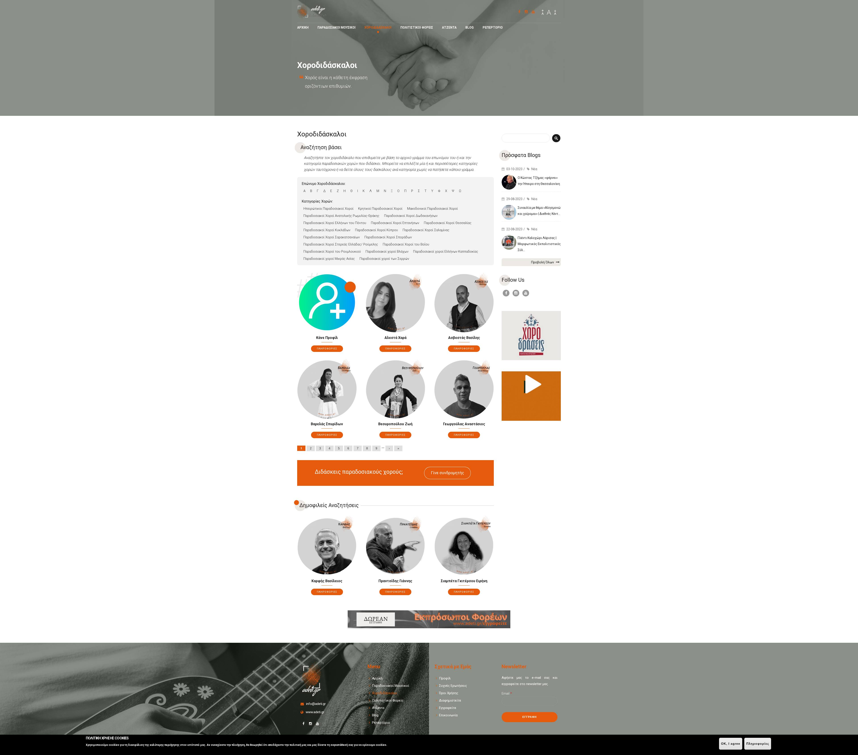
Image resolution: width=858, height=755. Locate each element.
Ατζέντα (378, 708)
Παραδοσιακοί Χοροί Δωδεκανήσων (410, 216)
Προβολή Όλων (543, 262)
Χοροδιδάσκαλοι (384, 693)
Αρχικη (303, 27)
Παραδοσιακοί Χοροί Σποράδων (388, 237)
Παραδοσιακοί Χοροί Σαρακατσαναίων (331, 237)
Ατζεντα (449, 27)
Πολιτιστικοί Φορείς (388, 700)
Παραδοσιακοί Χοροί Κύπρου (376, 230)
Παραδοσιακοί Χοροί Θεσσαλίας (447, 223)
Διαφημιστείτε (450, 700)
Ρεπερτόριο (381, 723)
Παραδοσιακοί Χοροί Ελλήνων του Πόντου (334, 223)
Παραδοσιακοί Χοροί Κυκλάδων (326, 230)
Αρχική (377, 678)
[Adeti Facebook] (519, 12)
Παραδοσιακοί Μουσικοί (390, 686)
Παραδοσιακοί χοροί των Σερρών (384, 259)
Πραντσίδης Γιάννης (395, 581)
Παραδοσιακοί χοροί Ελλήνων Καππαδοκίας (445, 252)
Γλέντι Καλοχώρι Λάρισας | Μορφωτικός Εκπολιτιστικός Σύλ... (539, 244)
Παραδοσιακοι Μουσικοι (336, 27)
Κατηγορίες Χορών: (317, 201)
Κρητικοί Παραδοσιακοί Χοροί (380, 209)
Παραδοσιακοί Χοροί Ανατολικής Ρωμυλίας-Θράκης (341, 216)
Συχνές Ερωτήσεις (453, 686)
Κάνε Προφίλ (327, 338)
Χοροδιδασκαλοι (377, 27)
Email (507, 694)
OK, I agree (730, 743)
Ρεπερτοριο (493, 27)
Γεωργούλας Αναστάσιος (464, 424)
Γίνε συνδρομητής (447, 472)
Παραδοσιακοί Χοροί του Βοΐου (406, 244)
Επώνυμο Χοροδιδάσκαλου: (323, 184)
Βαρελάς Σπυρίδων (327, 424)
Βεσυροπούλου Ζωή (395, 424)
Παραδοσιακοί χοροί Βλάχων (387, 252)
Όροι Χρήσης (448, 693)
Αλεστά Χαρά (395, 338)
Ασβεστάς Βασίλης (464, 338)
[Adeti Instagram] (526, 12)
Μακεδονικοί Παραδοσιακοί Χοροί (432, 209)
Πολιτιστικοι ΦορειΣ (416, 27)
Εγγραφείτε (447, 708)
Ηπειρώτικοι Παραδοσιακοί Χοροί (328, 209)
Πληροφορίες (757, 743)
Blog (469, 27)
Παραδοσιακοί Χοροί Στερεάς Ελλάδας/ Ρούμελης (340, 244)
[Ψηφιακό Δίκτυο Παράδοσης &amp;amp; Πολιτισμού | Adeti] (315, 16)
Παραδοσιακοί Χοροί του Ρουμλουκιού (332, 252)
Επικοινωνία (448, 715)
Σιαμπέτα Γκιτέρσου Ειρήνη (464, 581)
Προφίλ (445, 678)
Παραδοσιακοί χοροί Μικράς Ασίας (329, 259)
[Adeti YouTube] (533, 12)
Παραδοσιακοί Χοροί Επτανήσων (395, 223)
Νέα (534, 169)
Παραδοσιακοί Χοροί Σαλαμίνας (426, 230)
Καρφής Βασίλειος (326, 581)
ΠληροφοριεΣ (327, 348)
